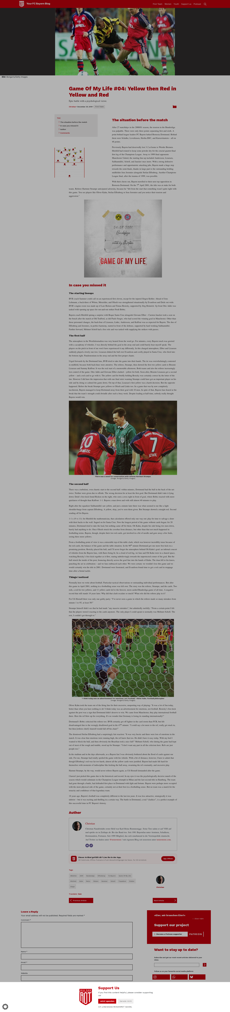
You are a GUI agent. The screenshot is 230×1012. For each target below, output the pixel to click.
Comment (26, 920)
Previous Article (79, 900)
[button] (5, 1006)
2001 (81, 876)
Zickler (131, 881)
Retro (88, 881)
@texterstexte (115, 839)
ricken (95, 881)
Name (24, 952)
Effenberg (101, 876)
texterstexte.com (164, 839)
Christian (72, 107)
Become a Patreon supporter (169, 934)
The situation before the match (73, 122)
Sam (80, 894)
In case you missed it (69, 126)
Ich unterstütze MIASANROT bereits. (115, 1007)
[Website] (91, 845)
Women (168, 4)
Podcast (197, 4)
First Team (157, 4)
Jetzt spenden (107, 1001)
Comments (65, 133)
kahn (81, 881)
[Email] (87, 845)
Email (24, 962)
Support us (186, 4)
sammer (104, 881)
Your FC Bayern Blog (38, 3)
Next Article (159, 900)
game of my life (125, 876)
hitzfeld (73, 881)
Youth (176, 4)
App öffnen (168, 859)
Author (63, 129)
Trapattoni (122, 881)
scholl (113, 881)
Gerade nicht (126, 1001)
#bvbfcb (73, 876)
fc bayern (111, 876)
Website (24, 973)
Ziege (72, 886)
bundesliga (90, 876)
